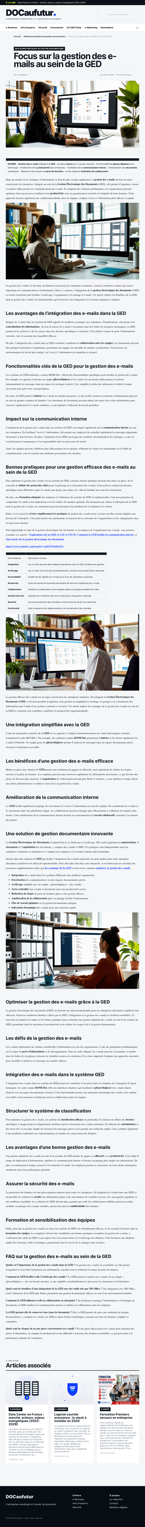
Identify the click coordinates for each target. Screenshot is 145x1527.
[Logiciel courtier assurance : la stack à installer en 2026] (72, 1390)
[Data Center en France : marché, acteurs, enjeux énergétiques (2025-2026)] (27, 1390)
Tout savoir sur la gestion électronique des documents (35, 539)
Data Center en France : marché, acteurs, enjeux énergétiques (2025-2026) (52, 2)
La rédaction (116, 1499)
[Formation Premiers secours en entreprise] (118, 1390)
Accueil (17, 36)
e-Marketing (91, 27)
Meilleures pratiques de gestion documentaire (45, 36)
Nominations (107, 27)
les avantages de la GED (58, 868)
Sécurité (42, 27)
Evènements (57, 27)
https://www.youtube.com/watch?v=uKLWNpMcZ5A (35, 546)
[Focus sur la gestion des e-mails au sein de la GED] (72, 114)
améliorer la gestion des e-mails (113, 868)
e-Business (11, 27)
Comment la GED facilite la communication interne (105, 534)
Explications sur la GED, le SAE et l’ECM (52, 534)
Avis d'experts (28, 27)
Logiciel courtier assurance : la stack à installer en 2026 (70, 1417)
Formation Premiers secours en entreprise (116, 1415)
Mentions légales (118, 1507)
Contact (113, 1503)
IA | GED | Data (74, 27)
